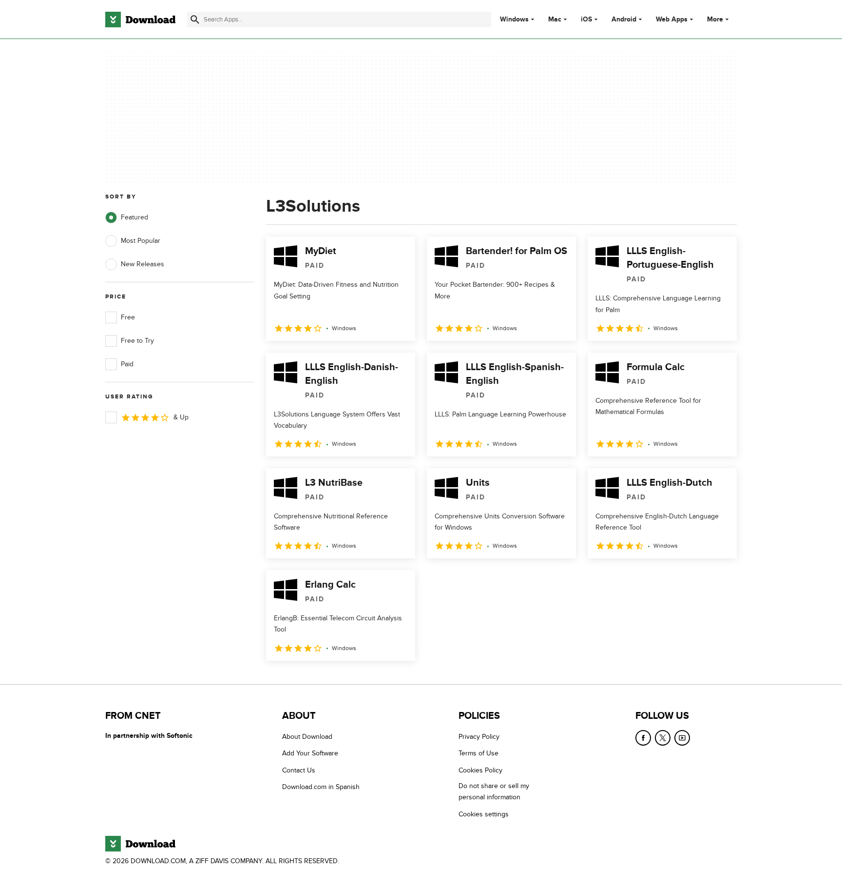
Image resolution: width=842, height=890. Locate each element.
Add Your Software (310, 753)
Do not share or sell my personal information (494, 791)
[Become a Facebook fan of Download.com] (643, 738)
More (715, 19)
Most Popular (140, 241)
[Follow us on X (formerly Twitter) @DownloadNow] (662, 738)
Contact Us (298, 770)
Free (128, 317)
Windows (514, 19)
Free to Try (137, 340)
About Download (307, 736)
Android (624, 19)
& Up (181, 417)
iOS (586, 19)
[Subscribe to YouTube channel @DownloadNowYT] (682, 738)
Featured (134, 217)
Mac (554, 19)
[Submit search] (195, 19)
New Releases (142, 264)
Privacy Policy (479, 736)
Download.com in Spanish (321, 787)
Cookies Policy (480, 770)
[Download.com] (140, 19)
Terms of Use (478, 753)
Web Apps (672, 19)
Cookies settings (484, 814)
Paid (127, 364)
